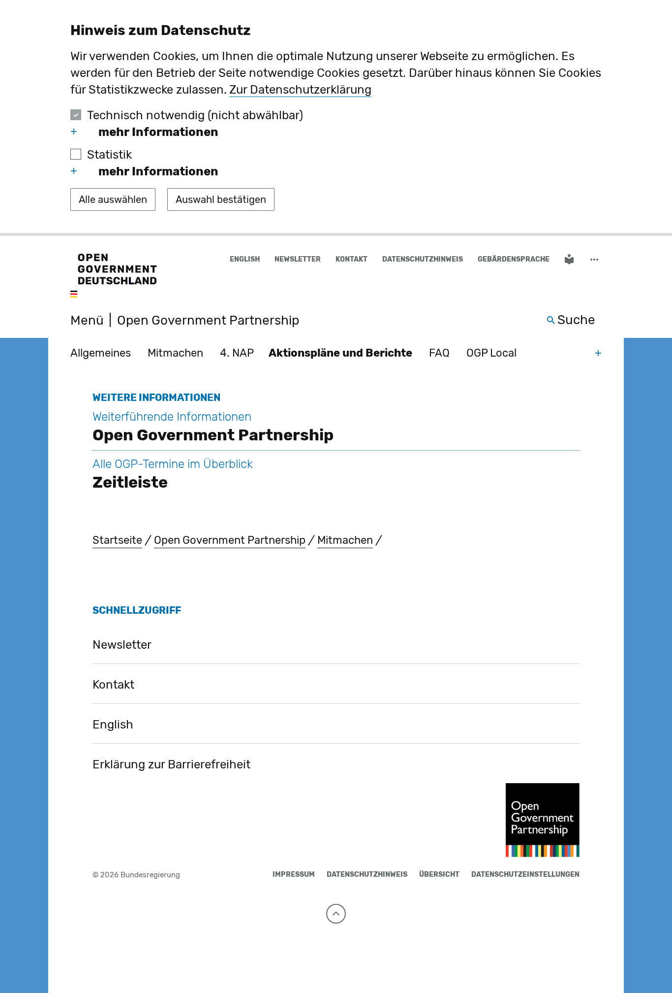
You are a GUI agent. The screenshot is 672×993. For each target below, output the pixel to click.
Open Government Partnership (229, 540)
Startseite (117, 540)
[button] (595, 260)
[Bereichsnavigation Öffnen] (598, 353)
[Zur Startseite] (113, 276)
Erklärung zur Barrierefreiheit (171, 764)
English (245, 259)
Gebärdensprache (514, 259)
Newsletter (298, 259)
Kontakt (351, 259)
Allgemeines (100, 353)
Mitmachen (175, 353)
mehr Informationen (158, 132)
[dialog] (336, 118)
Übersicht (439, 874)
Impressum (294, 874)
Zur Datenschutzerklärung (300, 90)
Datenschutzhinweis (422, 259)
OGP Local (491, 353)
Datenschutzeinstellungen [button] (525, 874)
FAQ (439, 353)
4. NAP (237, 353)
